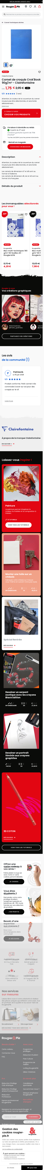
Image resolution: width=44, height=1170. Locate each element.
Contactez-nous (8, 1053)
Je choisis (14, 882)
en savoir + (7, 444)
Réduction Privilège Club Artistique (9, 1084)
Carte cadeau (7, 1049)
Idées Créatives (29, 1072)
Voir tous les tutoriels (18, 525)
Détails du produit (12, 186)
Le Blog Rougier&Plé (30, 1068)
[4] (12, 94)
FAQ (3, 1057)
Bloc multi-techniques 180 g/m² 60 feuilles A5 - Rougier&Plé (15, 253)
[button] (26, 7)
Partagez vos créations (21, 336)
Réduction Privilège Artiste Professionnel (10, 1090)
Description (8, 156)
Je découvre (14, 939)
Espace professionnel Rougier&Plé (10, 1101)
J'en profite (14, 912)
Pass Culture (28, 1059)
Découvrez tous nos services (15, 1028)
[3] (10, 94)
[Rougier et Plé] (11, 1038)
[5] (14, 94)
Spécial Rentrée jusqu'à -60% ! (21, 1)
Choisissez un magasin (20, 147)
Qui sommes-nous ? (31, 1089)
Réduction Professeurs (6, 1096)
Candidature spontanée (28, 1084)
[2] (8, 94)
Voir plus (5, 106)
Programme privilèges (28, 1050)
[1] (6, 94)
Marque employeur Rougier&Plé (30, 1094)
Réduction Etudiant (30, 1055)
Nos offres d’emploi (28, 1100)
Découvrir (8, 645)
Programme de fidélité (29, 1063)
